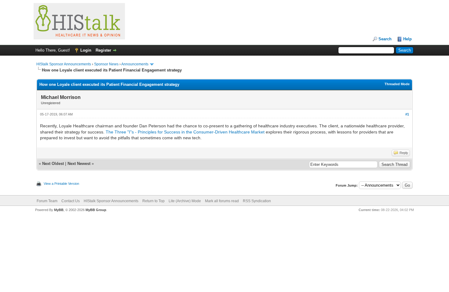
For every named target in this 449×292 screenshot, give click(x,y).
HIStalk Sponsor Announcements (63, 64)
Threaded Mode (397, 84)
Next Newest (79, 163)
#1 (407, 114)
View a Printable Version (61, 183)
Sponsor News (106, 64)
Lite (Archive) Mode (185, 201)
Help (407, 39)
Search (385, 39)
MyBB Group (96, 210)
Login (85, 50)
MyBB (59, 210)
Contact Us (70, 201)
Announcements (134, 64)
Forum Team (47, 201)
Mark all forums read (222, 201)
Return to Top (153, 201)
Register (103, 50)
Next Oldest (53, 163)
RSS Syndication (257, 201)
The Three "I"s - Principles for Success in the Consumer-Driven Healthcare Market (185, 132)
